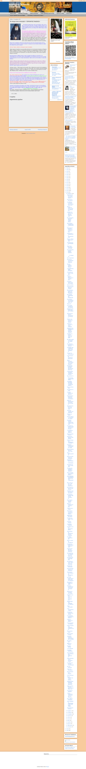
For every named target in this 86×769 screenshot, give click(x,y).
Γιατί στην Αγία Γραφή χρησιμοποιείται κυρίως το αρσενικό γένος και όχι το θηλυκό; (70, 78)
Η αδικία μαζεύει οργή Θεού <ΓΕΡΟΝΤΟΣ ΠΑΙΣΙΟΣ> (70, 373)
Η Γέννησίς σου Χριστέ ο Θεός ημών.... (70, 273)
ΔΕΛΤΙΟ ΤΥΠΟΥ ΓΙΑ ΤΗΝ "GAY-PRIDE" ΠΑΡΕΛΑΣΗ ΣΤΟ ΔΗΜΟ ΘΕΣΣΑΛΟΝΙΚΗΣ (70, 156)
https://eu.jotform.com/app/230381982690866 (70, 58)
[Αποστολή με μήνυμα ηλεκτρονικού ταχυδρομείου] (11, 93)
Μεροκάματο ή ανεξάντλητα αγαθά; (69, 583)
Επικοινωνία (68, 13)
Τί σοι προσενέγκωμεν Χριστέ (70, 609)
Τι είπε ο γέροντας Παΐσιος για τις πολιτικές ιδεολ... (70, 277)
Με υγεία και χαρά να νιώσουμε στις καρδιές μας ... (70, 341)
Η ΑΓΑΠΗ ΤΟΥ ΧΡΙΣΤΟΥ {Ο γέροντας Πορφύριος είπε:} (70, 214)
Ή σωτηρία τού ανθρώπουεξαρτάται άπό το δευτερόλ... (70, 427)
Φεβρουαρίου (69, 725)
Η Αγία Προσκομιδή (69, 606)
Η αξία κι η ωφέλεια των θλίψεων (70, 620)
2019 (67, 179)
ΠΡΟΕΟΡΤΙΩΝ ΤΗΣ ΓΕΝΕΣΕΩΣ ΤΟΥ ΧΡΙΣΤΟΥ (70, 603)
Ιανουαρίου (69, 726)
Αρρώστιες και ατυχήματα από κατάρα (69, 592)
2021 (67, 176)
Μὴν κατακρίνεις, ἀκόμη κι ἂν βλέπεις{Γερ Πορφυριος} (70, 292)
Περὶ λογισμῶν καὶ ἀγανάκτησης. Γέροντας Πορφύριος (70, 533)
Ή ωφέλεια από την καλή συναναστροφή (70, 663)
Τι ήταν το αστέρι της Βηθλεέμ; (70, 623)
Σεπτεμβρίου (69, 714)
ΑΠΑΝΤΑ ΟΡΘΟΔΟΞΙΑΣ (56, 77)
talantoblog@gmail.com (70, 736)
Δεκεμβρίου (69, 193)
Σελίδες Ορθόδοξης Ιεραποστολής (47, 13)
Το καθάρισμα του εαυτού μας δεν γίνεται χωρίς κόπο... (70, 204)
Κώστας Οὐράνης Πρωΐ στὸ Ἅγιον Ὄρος (70, 450)
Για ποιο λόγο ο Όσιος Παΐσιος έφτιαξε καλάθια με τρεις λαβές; (56, 74)
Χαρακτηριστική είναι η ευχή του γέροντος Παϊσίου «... (70, 196)
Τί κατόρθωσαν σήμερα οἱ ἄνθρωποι (70, 431)
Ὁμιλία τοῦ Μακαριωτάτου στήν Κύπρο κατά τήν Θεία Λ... (70, 402)
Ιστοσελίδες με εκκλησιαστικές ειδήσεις (35, 15)
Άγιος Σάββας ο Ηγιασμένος (70, 699)
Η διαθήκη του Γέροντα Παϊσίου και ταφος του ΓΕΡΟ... (69, 335)
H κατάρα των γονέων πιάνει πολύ (70, 519)
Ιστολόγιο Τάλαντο (19, 4)
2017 (67, 182)
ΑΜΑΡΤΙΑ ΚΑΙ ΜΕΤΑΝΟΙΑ (69, 516)
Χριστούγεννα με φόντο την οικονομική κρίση (70, 407)
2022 (67, 174)
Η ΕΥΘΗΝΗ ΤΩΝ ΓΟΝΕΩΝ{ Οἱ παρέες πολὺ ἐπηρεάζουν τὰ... (70, 349)
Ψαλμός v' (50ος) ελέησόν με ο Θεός (70, 240)
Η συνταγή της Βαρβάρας (69, 691)
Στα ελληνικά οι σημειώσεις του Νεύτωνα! (70, 344)
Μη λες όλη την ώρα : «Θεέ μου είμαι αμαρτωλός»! (70, 484)
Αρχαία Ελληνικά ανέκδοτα (70, 708)
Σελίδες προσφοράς (34, 13)
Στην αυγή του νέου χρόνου (70, 200)
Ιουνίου (68, 718)
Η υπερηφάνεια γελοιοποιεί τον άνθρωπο (70, 616)
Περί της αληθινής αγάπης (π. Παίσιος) (69, 265)
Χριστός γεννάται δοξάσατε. (70, 434)
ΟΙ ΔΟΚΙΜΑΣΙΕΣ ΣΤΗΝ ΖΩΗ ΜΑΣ (70, 558)
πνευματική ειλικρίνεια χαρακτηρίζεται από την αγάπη (70, 638)
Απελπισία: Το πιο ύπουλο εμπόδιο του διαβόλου (69, 512)
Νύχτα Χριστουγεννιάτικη (70, 453)
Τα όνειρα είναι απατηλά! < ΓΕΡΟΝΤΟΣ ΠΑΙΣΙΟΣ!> (69, 470)
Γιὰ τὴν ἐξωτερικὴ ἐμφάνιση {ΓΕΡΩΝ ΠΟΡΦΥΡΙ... (70, 251)
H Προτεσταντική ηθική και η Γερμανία (70, 287)
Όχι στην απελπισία (69, 667)
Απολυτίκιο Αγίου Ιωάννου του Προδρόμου (70, 569)
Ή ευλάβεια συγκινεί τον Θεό (69, 537)
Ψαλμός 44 (69, 303)
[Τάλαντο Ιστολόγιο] (65, 741)
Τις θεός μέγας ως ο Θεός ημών (73, 127)
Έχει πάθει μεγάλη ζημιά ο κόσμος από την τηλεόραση (70, 579)
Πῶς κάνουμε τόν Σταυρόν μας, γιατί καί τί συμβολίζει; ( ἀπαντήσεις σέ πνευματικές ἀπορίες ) (70, 138)
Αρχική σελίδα (13, 13)
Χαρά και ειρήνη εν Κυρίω (70, 634)
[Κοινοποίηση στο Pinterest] (16, 93)
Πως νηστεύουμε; (72, 87)
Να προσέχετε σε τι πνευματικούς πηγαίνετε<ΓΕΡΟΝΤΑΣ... (70, 377)
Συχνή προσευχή (70, 675)
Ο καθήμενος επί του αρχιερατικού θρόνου (70, 528)
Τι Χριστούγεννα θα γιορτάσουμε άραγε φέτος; (70, 357)
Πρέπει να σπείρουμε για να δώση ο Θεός (70, 505)
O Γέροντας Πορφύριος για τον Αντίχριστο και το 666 (70, 446)
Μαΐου (68, 720)
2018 (67, 180)
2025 (67, 169)
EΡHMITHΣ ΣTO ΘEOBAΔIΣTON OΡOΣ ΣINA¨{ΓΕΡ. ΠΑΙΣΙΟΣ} (70, 330)
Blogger (47, 766)
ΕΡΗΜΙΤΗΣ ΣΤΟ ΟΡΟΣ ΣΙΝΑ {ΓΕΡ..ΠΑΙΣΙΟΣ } (70, 310)
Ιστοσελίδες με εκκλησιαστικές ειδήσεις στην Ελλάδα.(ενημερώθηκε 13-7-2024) (70, 97)
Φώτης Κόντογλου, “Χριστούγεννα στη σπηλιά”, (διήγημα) (70, 362)
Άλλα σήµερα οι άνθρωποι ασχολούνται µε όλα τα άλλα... (70, 229)
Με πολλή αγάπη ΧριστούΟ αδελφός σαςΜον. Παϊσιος (70, 219)
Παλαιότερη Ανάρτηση (42, 129)
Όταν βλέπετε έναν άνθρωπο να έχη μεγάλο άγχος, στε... (70, 301)
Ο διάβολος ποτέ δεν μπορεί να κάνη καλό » (70, 491)
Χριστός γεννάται (70, 284)
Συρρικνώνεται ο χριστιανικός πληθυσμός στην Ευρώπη (70, 397)
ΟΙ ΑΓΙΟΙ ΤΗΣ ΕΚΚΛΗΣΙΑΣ (69, 566)
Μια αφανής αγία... (69, 641)
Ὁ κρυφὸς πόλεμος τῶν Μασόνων (70, 393)
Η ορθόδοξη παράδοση (69, 525)
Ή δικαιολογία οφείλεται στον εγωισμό (70, 613)
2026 (67, 168)
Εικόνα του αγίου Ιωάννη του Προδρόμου (70, 457)
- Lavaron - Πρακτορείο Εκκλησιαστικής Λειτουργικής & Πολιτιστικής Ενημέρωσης (56, 93)
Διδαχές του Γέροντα (69, 644)
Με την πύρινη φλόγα (69, 631)
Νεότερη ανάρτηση (13, 129)
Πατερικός (54, 72)
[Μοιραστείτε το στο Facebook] (15, 93)
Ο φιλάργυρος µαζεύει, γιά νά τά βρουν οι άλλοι (70, 545)
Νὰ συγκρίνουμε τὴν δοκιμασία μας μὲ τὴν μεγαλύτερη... (70, 555)
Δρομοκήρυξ (54, 66)
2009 (67, 730)
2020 (67, 177)
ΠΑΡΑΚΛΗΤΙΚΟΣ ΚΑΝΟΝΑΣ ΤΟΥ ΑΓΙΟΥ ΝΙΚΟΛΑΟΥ (70, 683)
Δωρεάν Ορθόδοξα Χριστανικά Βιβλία (17, 15)
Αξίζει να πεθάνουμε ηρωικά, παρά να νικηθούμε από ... (70, 208)
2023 (67, 172)
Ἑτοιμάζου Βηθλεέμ (69, 646)
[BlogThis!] (13, 93)
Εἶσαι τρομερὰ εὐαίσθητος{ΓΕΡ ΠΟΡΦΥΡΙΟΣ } (70, 225)
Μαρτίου (69, 723)
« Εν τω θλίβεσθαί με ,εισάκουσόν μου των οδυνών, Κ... (70, 695)
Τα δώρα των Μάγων (69, 415)
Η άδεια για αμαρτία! (68, 120)
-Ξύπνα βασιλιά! (70, 648)
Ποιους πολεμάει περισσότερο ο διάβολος (70, 473)
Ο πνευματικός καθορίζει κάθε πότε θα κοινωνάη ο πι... (70, 496)
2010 (67, 728)
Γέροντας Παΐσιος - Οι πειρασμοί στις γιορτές (70, 417)
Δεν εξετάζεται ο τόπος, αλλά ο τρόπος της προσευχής (70, 563)
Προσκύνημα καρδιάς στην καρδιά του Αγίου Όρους (70, 748)
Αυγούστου (69, 715)
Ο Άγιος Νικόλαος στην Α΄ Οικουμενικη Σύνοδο (70, 660)
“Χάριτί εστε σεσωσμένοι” (70, 670)
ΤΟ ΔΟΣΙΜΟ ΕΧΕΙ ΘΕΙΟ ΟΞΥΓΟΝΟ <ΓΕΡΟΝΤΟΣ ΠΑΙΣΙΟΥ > (70, 383)
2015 (67, 185)
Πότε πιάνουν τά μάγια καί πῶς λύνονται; (70, 488)
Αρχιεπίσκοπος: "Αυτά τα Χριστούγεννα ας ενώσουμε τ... (70, 315)
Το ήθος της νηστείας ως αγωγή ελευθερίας (69, 325)
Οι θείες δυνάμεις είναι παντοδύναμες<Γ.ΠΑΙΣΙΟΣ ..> (70, 441)
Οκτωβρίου (69, 712)
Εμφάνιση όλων (59, 99)
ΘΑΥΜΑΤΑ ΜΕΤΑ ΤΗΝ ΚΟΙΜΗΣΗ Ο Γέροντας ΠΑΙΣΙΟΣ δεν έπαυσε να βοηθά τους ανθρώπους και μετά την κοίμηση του (70, 109)
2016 (67, 184)
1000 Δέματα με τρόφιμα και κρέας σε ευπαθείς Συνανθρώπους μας (56, 97)
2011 (67, 192)
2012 (67, 190)
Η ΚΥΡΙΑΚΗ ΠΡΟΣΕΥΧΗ (69, 651)
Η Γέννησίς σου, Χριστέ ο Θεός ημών (70, 465)
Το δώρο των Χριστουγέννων (70, 354)
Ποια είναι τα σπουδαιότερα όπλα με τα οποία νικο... (70, 261)
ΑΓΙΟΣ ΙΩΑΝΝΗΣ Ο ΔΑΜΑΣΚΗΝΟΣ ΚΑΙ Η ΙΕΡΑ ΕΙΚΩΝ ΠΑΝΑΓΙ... (70, 704)
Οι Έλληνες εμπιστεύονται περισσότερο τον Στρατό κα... (70, 587)
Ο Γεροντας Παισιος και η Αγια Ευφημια (70, 282)
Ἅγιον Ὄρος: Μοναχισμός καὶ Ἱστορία (69, 247)
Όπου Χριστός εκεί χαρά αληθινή (69, 501)
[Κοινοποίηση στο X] (14, 93)
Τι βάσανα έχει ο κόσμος (70, 509)
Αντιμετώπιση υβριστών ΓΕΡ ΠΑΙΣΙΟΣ (70, 437)
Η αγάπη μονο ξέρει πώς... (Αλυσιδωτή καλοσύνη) (69, 550)
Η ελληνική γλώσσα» (69, 522)
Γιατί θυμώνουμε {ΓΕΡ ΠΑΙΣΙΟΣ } (70, 243)
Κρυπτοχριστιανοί (70, 257)
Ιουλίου (68, 717)
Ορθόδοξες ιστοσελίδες (23, 13)
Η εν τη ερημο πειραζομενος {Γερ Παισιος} (70, 306)
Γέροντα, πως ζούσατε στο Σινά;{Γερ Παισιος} (69, 321)
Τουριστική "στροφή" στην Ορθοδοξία (70, 411)
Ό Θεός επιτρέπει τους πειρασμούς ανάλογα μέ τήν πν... (70, 627)
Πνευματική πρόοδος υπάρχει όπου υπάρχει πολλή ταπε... (70, 422)
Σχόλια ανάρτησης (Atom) (30, 133)
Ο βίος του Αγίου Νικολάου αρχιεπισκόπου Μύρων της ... (70, 687)
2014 (67, 187)
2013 (67, 188)
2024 (67, 171)
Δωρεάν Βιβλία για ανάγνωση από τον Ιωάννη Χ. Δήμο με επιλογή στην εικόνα (70, 149)
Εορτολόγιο (58, 61)
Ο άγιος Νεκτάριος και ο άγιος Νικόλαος (70, 678)
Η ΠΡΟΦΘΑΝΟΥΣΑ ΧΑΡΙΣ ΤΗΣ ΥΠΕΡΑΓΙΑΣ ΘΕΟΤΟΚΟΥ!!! (56, 68)
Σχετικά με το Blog (60, 13)
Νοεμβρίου (69, 710)
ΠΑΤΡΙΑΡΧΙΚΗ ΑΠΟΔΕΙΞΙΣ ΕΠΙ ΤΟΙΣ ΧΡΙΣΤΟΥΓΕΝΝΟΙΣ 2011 (70, 367)
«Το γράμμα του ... (70, 255)
